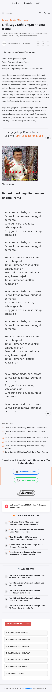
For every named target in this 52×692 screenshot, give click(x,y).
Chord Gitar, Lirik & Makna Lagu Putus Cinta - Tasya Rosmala (26, 438)
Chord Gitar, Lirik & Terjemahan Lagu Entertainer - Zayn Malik (24, 591)
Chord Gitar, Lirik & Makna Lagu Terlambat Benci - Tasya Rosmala (25, 432)
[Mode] (44, 13)
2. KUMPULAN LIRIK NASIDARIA (18, 639)
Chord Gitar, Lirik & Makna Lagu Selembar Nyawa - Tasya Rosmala (25, 447)
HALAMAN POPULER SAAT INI (18, 624)
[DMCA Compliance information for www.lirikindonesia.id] (26, 495)
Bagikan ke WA (28, 480)
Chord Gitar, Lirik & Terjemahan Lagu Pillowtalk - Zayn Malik (24, 599)
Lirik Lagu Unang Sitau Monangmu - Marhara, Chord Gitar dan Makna (25, 523)
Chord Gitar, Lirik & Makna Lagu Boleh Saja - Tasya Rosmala (26, 427)
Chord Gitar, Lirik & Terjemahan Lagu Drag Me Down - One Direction (26, 576)
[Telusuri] (3, 13)
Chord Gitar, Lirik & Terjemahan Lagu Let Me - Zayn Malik (26, 584)
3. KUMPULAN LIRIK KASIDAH (17, 646)
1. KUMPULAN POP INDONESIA (18, 633)
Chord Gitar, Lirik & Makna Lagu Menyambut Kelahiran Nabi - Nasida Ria (27, 538)
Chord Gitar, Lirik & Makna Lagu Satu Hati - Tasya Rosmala (25, 442)
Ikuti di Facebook (28, 471)
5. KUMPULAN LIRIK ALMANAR (17, 660)
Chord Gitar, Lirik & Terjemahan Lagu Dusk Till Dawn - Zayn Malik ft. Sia (26, 606)
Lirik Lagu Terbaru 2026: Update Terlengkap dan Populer (28, 506)
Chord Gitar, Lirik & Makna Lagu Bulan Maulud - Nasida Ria (26, 545)
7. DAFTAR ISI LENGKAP (15, 673)
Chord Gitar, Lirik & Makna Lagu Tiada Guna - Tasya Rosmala (26, 452)
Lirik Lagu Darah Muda (29, 135)
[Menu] (49, 13)
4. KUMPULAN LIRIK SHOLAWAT (18, 653)
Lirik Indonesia (26, 688)
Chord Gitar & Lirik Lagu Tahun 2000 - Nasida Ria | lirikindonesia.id (26, 553)
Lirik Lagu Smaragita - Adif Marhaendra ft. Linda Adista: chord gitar (28, 530)
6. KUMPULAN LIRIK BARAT (16, 666)
